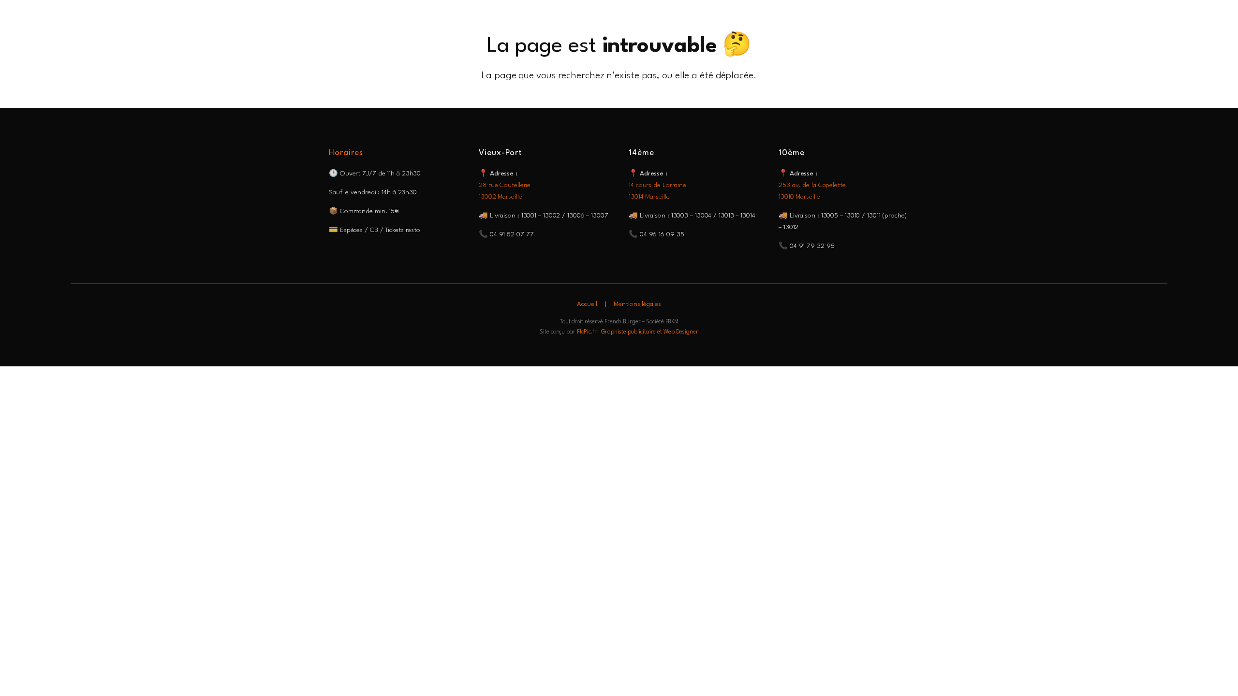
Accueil (587, 304)
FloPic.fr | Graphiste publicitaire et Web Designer (637, 332)
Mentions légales (637, 304)
